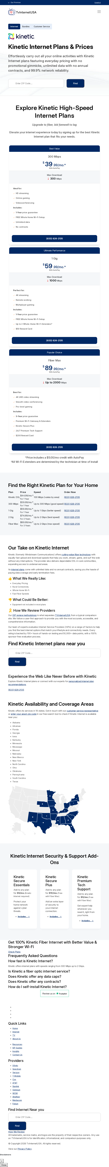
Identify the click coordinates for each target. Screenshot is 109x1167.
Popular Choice (54, 352)
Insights (15, 1051)
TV (13, 1035)
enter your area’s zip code (23, 714)
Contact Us (17, 1055)
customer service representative (82, 710)
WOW (15, 1093)
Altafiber (16, 1097)
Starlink (15, 1086)
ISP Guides (17, 1048)
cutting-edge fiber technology (76, 554)
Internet (14, 26)
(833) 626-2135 (54, 238)
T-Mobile (16, 1076)
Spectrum (16, 1069)
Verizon (15, 1072)
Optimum (16, 1090)
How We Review (16, 1131)
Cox (14, 1079)
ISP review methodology (24, 615)
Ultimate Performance (54, 250)
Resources (17, 1044)
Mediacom (17, 1100)
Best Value (54, 148)
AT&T (14, 1083)
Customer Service (42, 26)
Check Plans (14, 951)
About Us (16, 1039)
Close (4, 1165)
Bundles (26, 26)
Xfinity (15, 1065)
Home (15, 1028)
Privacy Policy (25, 1149)
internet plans (17, 569)
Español (98, 2)
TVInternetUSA (62, 615)
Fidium (15, 1104)
